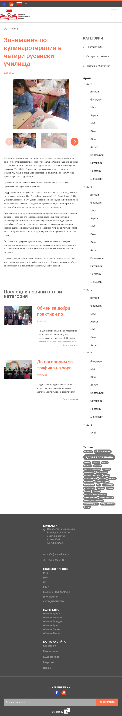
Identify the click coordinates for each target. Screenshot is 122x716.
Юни (93, 131)
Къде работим (51, 657)
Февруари (96, 99)
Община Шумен (51, 633)
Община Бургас (51, 613)
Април (94, 115)
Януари (94, 91)
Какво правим (50, 651)
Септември (97, 155)
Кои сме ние (49, 645)
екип (46, 587)
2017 (89, 83)
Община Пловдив (52, 621)
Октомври (96, 162)
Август (94, 147)
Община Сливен (51, 629)
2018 (89, 186)
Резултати (48, 662)
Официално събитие (97, 56)
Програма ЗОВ (94, 47)
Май (92, 123)
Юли (93, 139)
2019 (89, 289)
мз (44, 582)
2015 (89, 424)
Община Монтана (52, 617)
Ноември (95, 170)
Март (93, 107)
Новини (15, 28)
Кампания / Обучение (98, 66)
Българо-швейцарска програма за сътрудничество (56, 597)
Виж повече (69, 345)
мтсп (46, 573)
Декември (96, 178)
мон (45, 577)
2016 (89, 353)
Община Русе (50, 625)
